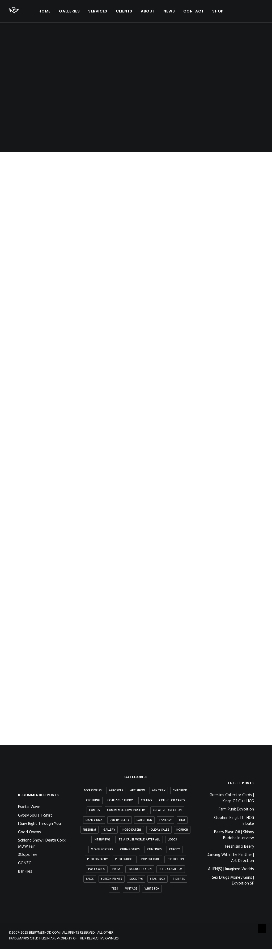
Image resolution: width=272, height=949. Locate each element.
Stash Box (157, 879)
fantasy (165, 820)
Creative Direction (167, 810)
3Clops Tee (27, 855)
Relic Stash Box (170, 869)
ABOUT (148, 11)
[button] (236, 11)
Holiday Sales (159, 829)
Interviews (102, 839)
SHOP (218, 11)
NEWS (169, 11)
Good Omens (29, 832)
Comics (94, 810)
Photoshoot (124, 859)
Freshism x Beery (239, 847)
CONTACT (193, 11)
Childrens (180, 790)
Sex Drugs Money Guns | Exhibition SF (233, 881)
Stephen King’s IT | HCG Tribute (234, 821)
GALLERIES (69, 11)
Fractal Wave (29, 807)
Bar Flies (25, 871)
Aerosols (116, 790)
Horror (182, 829)
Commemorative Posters (126, 810)
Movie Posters (102, 849)
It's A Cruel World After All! (139, 839)
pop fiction (175, 859)
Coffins (146, 800)
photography (97, 859)
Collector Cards (172, 800)
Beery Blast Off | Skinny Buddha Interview (234, 835)
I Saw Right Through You (39, 824)
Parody (174, 849)
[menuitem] (44, 11)
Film (182, 820)
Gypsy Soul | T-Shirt (35, 815)
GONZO (25, 863)
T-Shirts (178, 879)
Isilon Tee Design (42, 696)
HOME (44, 11)
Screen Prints (111, 879)
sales (90, 879)
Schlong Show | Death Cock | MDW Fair (42, 843)
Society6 (136, 879)
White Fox (151, 888)
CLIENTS (124, 11)
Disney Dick (94, 820)
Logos (172, 839)
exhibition (144, 820)
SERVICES (97, 11)
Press (116, 869)
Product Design (140, 869)
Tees (114, 888)
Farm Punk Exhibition (236, 809)
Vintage (131, 888)
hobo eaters (132, 829)
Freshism (89, 829)
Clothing (93, 800)
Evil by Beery (119, 820)
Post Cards (96, 869)
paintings (154, 849)
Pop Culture (150, 859)
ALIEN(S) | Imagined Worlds (231, 869)
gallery (109, 829)
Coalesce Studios (120, 800)
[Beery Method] (14, 11)
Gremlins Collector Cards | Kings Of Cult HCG (232, 798)
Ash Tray (158, 790)
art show (137, 790)
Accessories (92, 790)
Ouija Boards (130, 849)
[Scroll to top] (262, 928)
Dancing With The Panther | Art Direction (230, 858)
